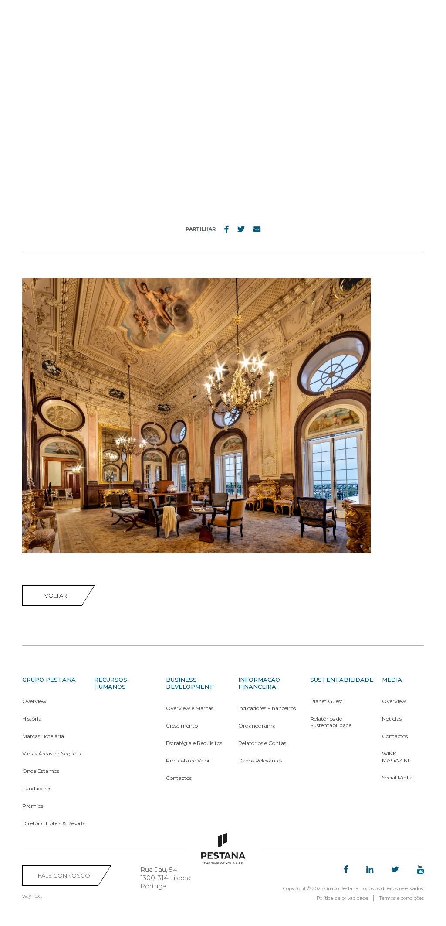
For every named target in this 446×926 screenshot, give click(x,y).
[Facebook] (346, 870)
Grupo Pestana (49, 679)
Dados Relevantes (260, 760)
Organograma (257, 725)
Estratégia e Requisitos (194, 743)
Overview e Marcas (189, 708)
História (31, 718)
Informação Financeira (259, 683)
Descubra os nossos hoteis (356, 15)
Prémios (32, 806)
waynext (32, 896)
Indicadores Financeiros (267, 708)
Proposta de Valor (188, 760)
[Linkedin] (369, 870)
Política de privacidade (342, 898)
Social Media (397, 777)
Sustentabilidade (341, 679)
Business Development (189, 683)
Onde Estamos (40, 771)
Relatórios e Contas (262, 743)
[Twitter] (395, 870)
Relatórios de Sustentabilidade (330, 721)
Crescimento (182, 725)
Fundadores (36, 788)
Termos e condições (401, 898)
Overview (34, 701)
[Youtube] (420, 870)
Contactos (179, 778)
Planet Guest (326, 701)
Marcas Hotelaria (43, 736)
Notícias (392, 718)
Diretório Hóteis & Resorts (53, 823)
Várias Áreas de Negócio (51, 753)
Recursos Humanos (110, 683)
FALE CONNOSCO (64, 875)
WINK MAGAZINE (396, 756)
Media (392, 679)
